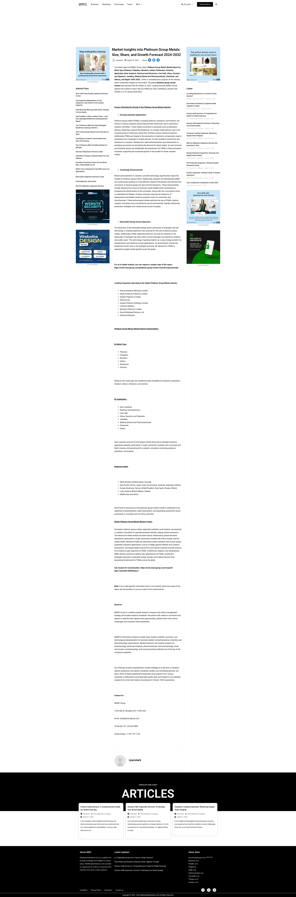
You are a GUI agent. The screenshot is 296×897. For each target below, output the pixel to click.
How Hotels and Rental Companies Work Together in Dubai (136, 862)
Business (95, 4)
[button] (205, 4)
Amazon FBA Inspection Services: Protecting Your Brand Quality (138, 870)
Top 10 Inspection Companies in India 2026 (202, 183)
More (138, 4)
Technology (118, 4)
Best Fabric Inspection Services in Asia (90, 177)
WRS (83, 4)
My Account (186, 4)
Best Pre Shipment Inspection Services (90, 186)
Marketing (106, 4)
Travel (129, 4)
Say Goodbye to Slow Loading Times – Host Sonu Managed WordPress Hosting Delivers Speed (92, 118)
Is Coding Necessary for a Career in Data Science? (133, 858)
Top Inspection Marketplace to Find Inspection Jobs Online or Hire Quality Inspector (90, 103)
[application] (141, 4)
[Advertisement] (148, 26)
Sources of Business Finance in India (89, 152)
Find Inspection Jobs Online (86, 181)
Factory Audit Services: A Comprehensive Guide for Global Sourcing (140, 866)
